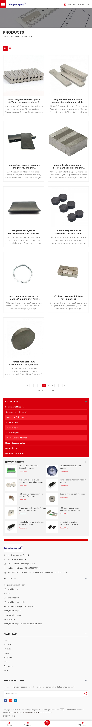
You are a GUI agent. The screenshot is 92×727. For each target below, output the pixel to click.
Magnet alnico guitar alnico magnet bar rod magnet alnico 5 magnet (68, 101)
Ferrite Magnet (12, 433)
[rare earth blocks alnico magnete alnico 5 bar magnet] (11, 485)
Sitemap (6, 716)
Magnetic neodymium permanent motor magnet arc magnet (23, 232)
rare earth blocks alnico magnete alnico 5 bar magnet (31, 481)
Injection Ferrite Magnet (16, 438)
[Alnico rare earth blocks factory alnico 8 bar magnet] (11, 513)
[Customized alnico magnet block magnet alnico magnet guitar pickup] (68, 141)
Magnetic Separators (14, 453)
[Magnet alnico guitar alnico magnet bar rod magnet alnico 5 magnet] (68, 75)
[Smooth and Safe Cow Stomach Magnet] (11, 471)
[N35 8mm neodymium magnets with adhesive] (52, 513)
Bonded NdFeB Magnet (16, 417)
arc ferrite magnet (11, 598)
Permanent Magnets (21, 37)
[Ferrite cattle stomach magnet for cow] (52, 485)
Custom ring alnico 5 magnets (73, 494)
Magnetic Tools (12, 448)
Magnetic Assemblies (15, 443)
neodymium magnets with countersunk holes (23, 624)
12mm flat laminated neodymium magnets (69, 523)
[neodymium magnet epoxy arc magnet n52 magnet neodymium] (23, 141)
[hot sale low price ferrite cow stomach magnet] (11, 527)
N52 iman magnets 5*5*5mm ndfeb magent (68, 297)
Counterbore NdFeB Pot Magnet (70, 467)
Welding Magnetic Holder (14, 602)
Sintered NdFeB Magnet (16, 412)
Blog (6, 670)
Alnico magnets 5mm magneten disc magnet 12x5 (23, 363)
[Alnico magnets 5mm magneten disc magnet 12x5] (23, 338)
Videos (6, 662)
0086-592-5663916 (18, 559)
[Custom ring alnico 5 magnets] (52, 499)
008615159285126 (32, 568)
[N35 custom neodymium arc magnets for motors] (11, 499)
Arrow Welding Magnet (13, 615)
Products (7, 649)
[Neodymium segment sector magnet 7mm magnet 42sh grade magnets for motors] (23, 272)
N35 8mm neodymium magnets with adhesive (70, 509)
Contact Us (8, 666)
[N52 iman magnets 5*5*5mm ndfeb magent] (68, 272)
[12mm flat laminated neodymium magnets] (52, 527)
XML (13, 716)
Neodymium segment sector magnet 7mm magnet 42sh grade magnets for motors (24, 297)
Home (6, 37)
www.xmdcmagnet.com (42, 712)
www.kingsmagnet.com (23, 712)
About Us (8, 644)
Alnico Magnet (12, 422)
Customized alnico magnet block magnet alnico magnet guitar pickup (68, 166)
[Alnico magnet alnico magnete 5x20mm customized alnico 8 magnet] (23, 75)
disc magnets (9, 619)
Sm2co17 (7, 593)
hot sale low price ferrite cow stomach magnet (31, 523)
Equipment (8, 657)
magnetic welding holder (14, 585)
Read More (23, 472)
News (6, 653)
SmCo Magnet (12, 427)
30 (60, 385)
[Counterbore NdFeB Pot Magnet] (52, 471)
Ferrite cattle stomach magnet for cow (73, 481)
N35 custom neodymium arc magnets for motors (31, 495)
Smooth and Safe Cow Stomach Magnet (28, 467)
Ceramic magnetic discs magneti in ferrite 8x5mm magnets (68, 232)
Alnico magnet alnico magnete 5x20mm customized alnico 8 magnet (24, 101)
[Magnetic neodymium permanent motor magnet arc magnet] (23, 207)
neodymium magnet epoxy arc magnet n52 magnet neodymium (24, 166)
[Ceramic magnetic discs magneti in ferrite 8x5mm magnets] (68, 207)
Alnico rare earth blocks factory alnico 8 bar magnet (32, 509)
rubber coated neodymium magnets (19, 606)
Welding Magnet (11, 589)
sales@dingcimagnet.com (78, 4)
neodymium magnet (12, 611)
